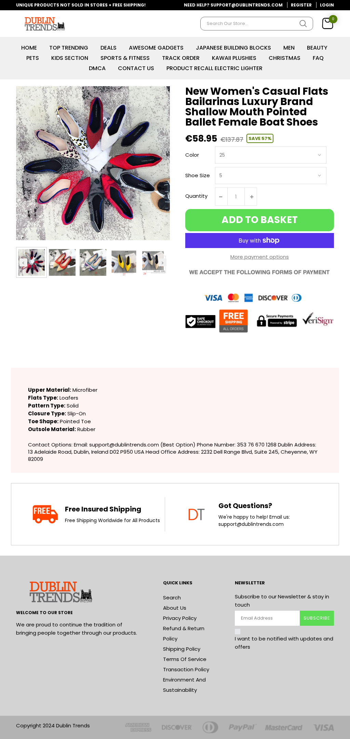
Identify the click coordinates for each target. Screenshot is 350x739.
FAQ (318, 58)
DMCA (97, 68)
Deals (108, 48)
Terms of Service (184, 659)
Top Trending (68, 48)
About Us (174, 607)
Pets (32, 58)
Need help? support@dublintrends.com (233, 5)
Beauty (317, 48)
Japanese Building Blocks (233, 48)
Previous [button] (23, 262)
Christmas (284, 58)
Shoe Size (197, 175)
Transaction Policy (186, 669)
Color (192, 154)
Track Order (181, 58)
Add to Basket (259, 219)
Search (172, 597)
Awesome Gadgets (156, 48)
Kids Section (69, 58)
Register (301, 5)
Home (29, 48)
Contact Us (136, 68)
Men (289, 48)
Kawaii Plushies (234, 58)
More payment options (259, 256)
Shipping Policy (181, 648)
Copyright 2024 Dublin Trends (53, 725)
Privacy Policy (180, 618)
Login (327, 5)
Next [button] (162, 262)
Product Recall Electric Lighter (214, 68)
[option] (31, 262)
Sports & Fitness (125, 58)
